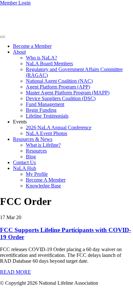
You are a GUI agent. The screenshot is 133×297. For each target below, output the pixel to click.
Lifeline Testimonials (47, 116)
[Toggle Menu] (2, 37)
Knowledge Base (43, 185)
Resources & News (32, 139)
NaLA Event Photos (46, 133)
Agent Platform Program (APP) (58, 87)
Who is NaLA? (41, 57)
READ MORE (15, 272)
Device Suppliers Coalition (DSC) (61, 98)
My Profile (37, 174)
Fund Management (45, 104)
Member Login (15, 2)
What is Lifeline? (43, 145)
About (19, 52)
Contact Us (24, 162)
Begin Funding (41, 110)
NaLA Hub (24, 168)
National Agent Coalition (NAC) (59, 81)
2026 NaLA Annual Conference (58, 127)
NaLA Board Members (49, 63)
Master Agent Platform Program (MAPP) (67, 92)
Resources (36, 151)
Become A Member (46, 180)
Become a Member (32, 46)
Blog (31, 156)
